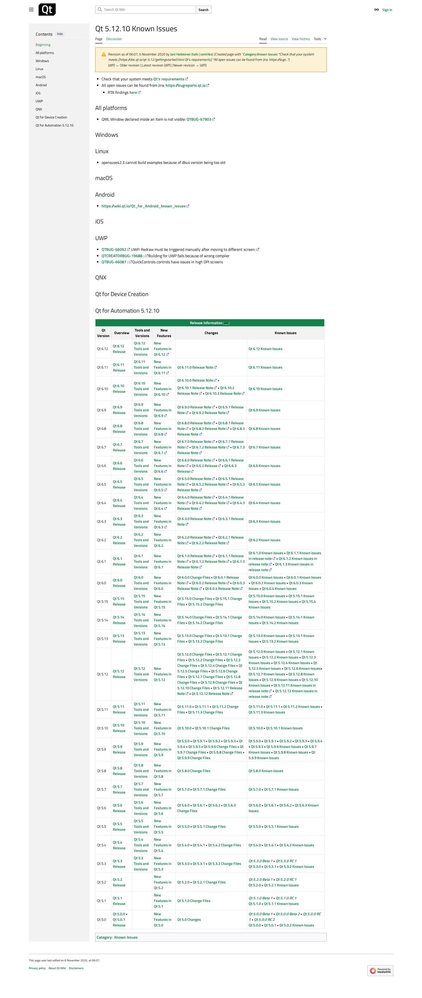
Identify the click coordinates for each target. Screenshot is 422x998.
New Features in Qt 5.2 (162, 882)
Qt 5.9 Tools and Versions (141, 749)
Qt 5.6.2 (214, 805)
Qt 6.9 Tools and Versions (141, 410)
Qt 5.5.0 (183, 826)
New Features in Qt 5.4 (162, 845)
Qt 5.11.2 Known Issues (301, 706)
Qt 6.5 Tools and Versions (141, 484)
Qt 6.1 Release (119, 561)
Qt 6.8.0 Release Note (194, 423)
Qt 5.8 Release (119, 770)
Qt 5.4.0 (183, 845)
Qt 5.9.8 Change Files (225, 752)
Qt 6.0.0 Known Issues (266, 577)
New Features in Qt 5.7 (162, 789)
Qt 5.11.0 (184, 706)
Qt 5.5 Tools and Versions (141, 826)
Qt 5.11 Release (119, 709)
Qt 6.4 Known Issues (264, 503)
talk (195, 54)
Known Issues (126, 937)
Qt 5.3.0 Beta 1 (261, 861)
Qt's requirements (168, 79)
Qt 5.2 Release (119, 882)
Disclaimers (76, 968)
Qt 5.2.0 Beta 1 (261, 879)
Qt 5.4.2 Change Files (224, 845)
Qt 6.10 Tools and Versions (141, 388)
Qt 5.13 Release (119, 638)
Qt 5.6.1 (199, 805)
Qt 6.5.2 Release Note (209, 484)
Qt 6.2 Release (119, 540)
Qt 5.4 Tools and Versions (141, 845)
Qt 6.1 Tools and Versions (141, 561)
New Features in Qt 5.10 (162, 728)
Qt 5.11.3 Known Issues (267, 712)
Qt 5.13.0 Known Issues (267, 635)
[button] (31, 9)
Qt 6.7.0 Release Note (194, 441)
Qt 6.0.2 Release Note (209, 583)
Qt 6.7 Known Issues (264, 447)
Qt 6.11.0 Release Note (195, 367)
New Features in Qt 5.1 (162, 900)
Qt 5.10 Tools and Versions (141, 728)
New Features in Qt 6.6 (162, 465)
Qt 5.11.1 (202, 706)
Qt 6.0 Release (119, 582)
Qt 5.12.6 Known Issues (302, 668)
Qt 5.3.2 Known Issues (296, 866)
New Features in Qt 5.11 (162, 709)
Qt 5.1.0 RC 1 (286, 898)
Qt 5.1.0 (255, 903)
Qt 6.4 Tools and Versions (141, 502)
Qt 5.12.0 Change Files (194, 654)
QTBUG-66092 (114, 249)
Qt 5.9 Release (119, 749)
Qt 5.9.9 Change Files (193, 758)
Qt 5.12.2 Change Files (205, 660)
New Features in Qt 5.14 (162, 620)
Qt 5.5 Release (119, 826)
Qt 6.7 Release (119, 447)
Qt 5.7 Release (119, 789)
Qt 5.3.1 (199, 863)
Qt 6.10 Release (119, 388)
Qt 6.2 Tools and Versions (141, 539)
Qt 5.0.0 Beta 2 (288, 914)
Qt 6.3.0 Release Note (194, 518)
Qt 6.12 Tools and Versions (141, 348)
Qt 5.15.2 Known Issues (280, 601)
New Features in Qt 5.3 (162, 863)
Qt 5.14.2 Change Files (205, 623)
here (133, 92)
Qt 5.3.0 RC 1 (286, 861)
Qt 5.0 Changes (189, 919)
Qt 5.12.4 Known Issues (292, 663)
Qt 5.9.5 (194, 746)
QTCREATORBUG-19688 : (123, 256)
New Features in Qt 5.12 (162, 674)
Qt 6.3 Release (119, 521)
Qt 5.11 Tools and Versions (141, 709)
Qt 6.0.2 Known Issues (268, 583)
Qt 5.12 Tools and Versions (141, 674)
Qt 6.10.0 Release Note (195, 380)
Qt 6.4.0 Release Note (194, 497)
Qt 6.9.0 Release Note (194, 407)
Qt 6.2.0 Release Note (194, 537)
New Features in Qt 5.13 (162, 638)
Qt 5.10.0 (184, 728)
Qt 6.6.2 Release (204, 465)
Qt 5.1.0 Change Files (193, 900)
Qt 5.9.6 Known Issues (283, 746)
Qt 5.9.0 (183, 741)
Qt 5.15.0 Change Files (194, 598)
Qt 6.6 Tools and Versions (141, 465)
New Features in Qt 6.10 (162, 388)
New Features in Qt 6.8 (162, 428)
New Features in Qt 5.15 (162, 601)
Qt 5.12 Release (119, 673)
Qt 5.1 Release (119, 900)
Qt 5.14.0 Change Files (194, 617)
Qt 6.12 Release (119, 348)
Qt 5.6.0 (183, 805)
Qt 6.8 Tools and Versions (141, 428)
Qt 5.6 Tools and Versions (141, 807)
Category (104, 937)
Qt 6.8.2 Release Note (209, 428)
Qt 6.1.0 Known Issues (266, 553)
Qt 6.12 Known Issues (265, 348)
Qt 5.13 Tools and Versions (141, 638)
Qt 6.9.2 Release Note (209, 412)
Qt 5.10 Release (119, 727)
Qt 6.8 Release (119, 428)
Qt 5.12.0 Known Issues (267, 651)
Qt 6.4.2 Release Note (209, 503)
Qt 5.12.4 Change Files (217, 665)
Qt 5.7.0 (183, 789)
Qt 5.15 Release (119, 601)
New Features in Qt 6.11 (162, 367)
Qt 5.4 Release (119, 845)
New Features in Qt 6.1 (162, 561)
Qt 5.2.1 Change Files (209, 882)
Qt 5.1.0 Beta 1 (261, 898)
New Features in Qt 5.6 (162, 807)
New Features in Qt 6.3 (162, 521)
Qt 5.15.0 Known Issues (267, 596)
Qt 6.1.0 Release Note (194, 556)
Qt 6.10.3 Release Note (223, 393)
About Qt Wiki (57, 968)
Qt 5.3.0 (183, 863)
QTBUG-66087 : (115, 262)
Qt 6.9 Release (119, 409)
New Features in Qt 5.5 (162, 826)
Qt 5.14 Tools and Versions (141, 620)
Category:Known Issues (260, 54)
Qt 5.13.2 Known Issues (280, 641)
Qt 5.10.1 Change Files (212, 728)
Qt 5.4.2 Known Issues (296, 845)
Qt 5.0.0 (119, 914)
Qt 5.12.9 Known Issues (280, 679)
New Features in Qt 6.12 (162, 348)
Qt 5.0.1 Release (119, 922)
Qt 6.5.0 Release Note (194, 478)
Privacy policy (37, 968)
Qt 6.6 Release (119, 465)
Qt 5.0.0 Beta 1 (261, 914)
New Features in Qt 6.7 (162, 447)
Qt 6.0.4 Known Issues (279, 588)
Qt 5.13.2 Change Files (205, 641)
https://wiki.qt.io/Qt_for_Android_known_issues (144, 206)
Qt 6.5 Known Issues (264, 484)
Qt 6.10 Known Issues (265, 389)
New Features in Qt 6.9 (162, 410)
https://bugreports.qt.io (185, 85)
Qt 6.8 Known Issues (264, 428)
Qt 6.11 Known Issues (265, 367)
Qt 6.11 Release (119, 367)
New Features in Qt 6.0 (162, 582)
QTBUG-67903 (199, 119)
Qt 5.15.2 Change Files (205, 604)
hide (60, 34)
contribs (206, 54)
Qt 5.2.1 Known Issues (281, 885)
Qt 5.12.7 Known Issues (267, 674)
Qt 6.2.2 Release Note (209, 543)
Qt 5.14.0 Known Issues (267, 617)
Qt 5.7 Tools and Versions (141, 789)
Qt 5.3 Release (119, 863)
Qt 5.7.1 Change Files (209, 789)
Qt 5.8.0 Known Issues (266, 771)
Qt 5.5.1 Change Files (209, 826)
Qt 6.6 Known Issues (264, 465)
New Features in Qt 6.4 (162, 502)
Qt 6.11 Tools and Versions (141, 367)
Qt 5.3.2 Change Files (224, 863)
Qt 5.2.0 (183, 882)
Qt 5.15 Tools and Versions (141, 601)
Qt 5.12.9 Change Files (217, 682)
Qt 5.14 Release (119, 620)
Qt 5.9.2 (214, 741)
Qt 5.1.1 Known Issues (281, 903)
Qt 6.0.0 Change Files (193, 577)
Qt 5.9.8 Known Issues (291, 752)
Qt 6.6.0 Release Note (194, 460)
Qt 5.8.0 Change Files (193, 771)
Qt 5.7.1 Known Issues (281, 789)
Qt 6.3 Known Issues (264, 521)
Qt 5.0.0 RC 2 (264, 919)
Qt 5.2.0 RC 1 (286, 879)
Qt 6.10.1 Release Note (195, 388)
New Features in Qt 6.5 (162, 484)
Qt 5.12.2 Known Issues (280, 657)
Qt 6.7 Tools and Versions (141, 447)
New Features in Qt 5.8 (162, 770)
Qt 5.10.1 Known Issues (284, 728)
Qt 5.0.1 (270, 925)
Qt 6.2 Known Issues (264, 540)
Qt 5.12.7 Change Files (205, 676)
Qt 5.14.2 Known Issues (280, 623)
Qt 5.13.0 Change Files (194, 635)
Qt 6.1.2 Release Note (209, 561)
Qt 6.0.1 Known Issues (303, 577)
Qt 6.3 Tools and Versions (141, 521)
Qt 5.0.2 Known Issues (296, 925)
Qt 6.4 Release (119, 503)
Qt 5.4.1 (199, 845)
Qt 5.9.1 (199, 741)
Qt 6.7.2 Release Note (209, 447)
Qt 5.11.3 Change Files (205, 712)
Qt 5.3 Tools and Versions (141, 863)
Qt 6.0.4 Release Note (222, 588)
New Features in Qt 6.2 (162, 539)
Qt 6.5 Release (119, 484)
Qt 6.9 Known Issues (264, 410)
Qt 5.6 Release (119, 808)
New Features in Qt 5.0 (162, 919)
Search (204, 9)
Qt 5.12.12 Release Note (211, 693)
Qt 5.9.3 (229, 741)
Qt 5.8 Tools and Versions (141, 770)
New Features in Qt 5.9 (162, 749)
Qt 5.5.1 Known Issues (281, 826)
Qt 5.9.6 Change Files (220, 746)
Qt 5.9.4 (316, 741)
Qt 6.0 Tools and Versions (141, 582)
